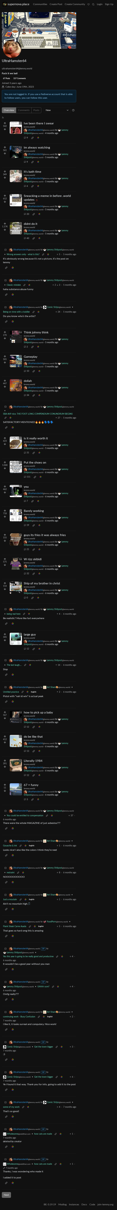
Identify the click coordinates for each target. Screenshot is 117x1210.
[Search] (93, 4)
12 (28, 649)
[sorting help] (73, 110)
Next (6, 1195)
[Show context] (43, 254)
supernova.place (18, 4)
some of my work (11, 1107)
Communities (40, 4)
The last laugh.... (14, 665)
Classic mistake (14, 285)
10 (28, 371)
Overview (9, 110)
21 (28, 549)
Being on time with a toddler (16, 312)
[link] (32, 138)
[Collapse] (5, 250)
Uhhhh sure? (43, 987)
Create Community (75, 4)
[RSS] (3, 117)
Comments (24, 110)
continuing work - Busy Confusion (19, 1017)
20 (28, 214)
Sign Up (109, 4)
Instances (74, 1204)
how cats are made (43, 1134)
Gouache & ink (10, 846)
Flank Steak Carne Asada (14, 926)
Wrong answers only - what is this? (23, 254)
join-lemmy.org (105, 1204)
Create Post (56, 4)
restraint (10, 873)
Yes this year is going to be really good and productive (28, 957)
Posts (36, 110)
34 (28, 395)
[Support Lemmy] (88, 4)
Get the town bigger (43, 1047)
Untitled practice (11, 692)
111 (28, 477)
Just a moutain (10, 899)
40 (28, 238)
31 (28, 453)
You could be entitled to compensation (25, 816)
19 (28, 525)
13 (28, 751)
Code (92, 1204)
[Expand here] (16, 128)
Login (100, 4)
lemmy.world (29, 127)
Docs (84, 1204)
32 (28, 574)
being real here (13, 614)
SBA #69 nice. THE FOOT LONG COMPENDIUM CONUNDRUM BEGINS (38, 414)
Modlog (62, 1204)
